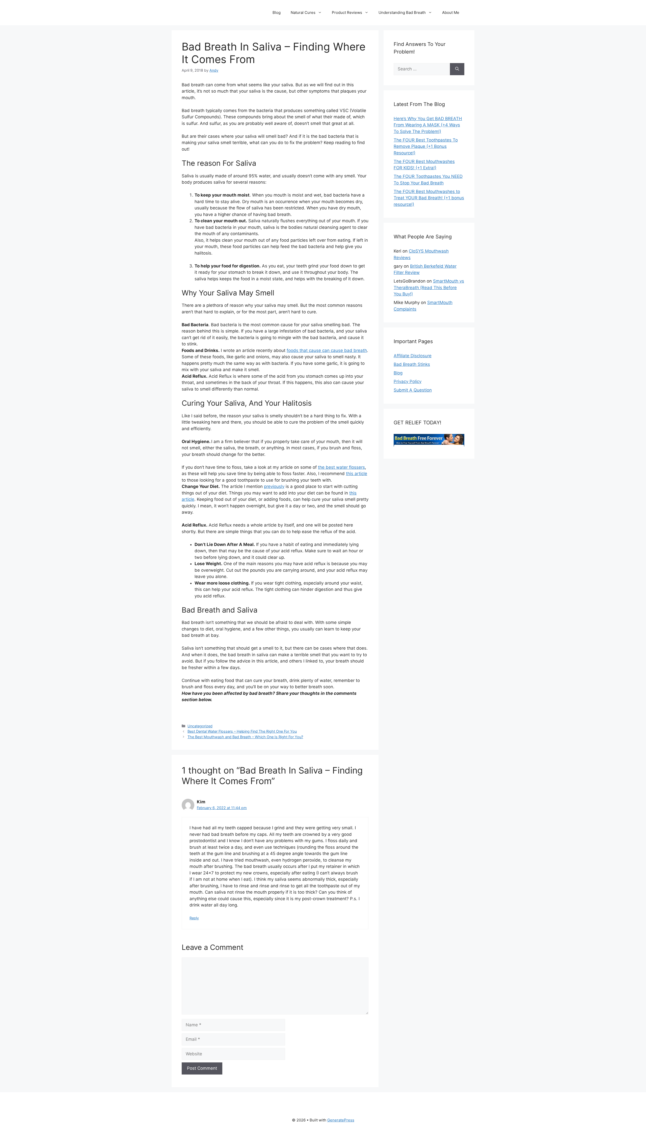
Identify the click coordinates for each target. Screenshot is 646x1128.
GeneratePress (340, 1120)
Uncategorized (199, 726)
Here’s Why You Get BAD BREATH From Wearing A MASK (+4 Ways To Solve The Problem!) (428, 125)
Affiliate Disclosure (413, 355)
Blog (277, 12)
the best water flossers (341, 467)
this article (356, 473)
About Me (450, 12)
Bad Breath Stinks (412, 364)
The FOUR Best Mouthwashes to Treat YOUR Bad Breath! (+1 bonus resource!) (429, 198)
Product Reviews (347, 12)
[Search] (457, 69)
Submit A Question (413, 390)
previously (274, 486)
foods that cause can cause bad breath (327, 350)
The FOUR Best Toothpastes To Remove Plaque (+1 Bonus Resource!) (426, 146)
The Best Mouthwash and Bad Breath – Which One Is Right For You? (245, 737)
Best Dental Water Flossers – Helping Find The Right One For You (242, 731)
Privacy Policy (407, 381)
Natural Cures (303, 12)
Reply (194, 918)
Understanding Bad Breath (402, 12)
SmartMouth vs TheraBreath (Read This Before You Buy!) (429, 287)
